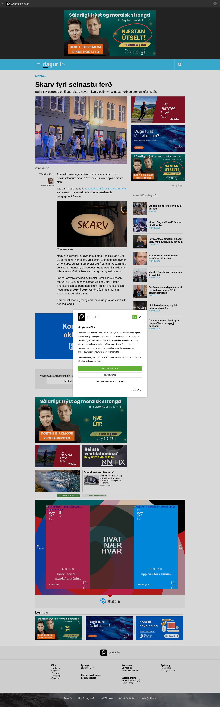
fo (134, 317)
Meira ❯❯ (137, 390)
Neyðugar (110, 375)
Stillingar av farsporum (110, 381)
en (140, 317)
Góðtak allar (110, 368)
